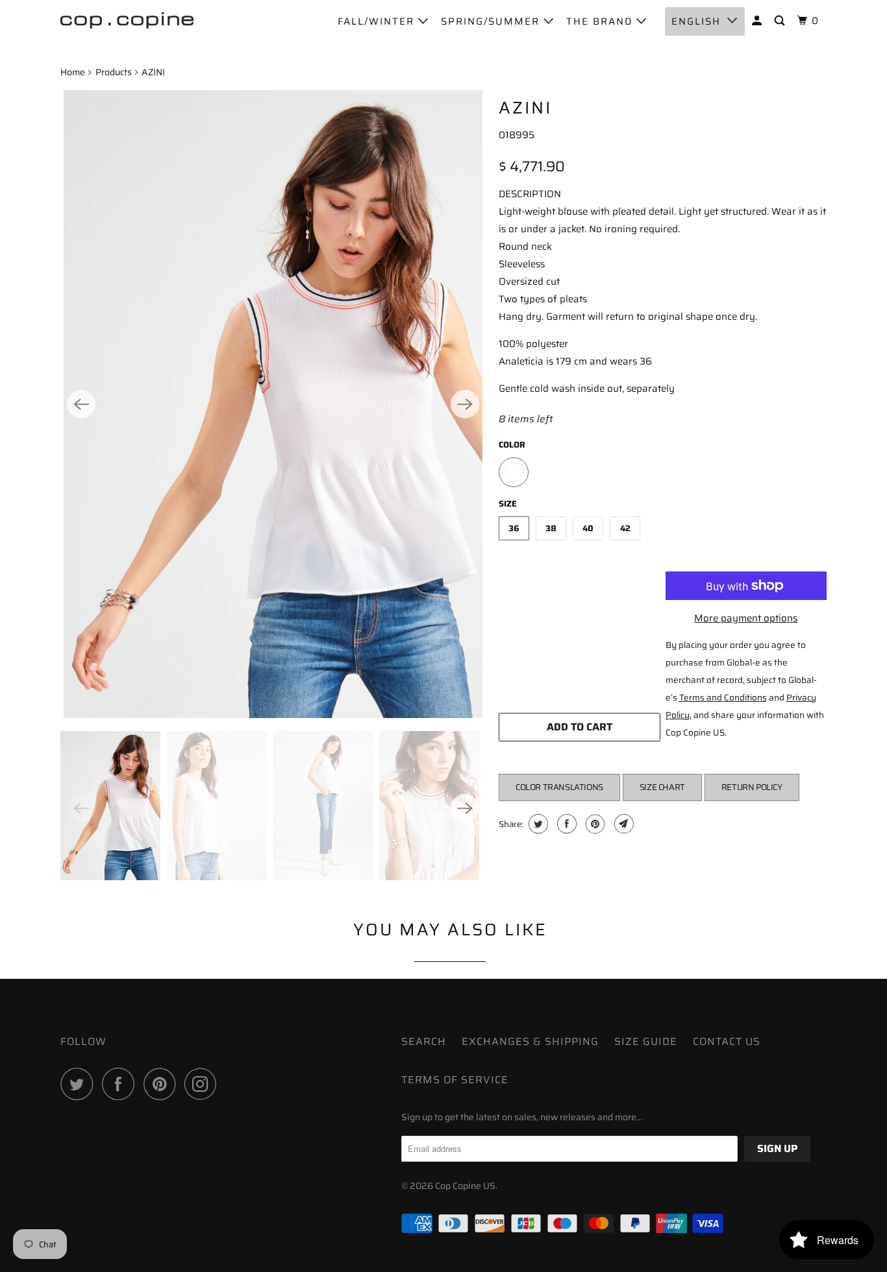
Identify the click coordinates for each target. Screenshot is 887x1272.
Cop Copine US (465, 1186)
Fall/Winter (378, 21)
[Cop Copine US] (127, 19)
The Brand (601, 21)
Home (72, 72)
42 (625, 528)
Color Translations (559, 787)
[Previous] (81, 404)
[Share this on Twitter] (536, 824)
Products (113, 72)
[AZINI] (273, 404)
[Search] (781, 21)
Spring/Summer (492, 21)
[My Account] (758, 21)
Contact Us (726, 1041)
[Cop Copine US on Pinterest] (163, 1084)
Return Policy (751, 787)
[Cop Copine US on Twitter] (79, 1084)
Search (423, 1041)
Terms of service (454, 1080)
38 (550, 528)
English (696, 21)
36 (513, 528)
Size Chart (662, 787)
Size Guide (645, 1041)
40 (587, 528)
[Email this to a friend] (622, 824)
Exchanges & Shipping (530, 1041)
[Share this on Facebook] (565, 824)
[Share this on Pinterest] (593, 824)
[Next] (465, 404)
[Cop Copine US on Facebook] (121, 1084)
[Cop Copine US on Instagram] (203, 1084)
